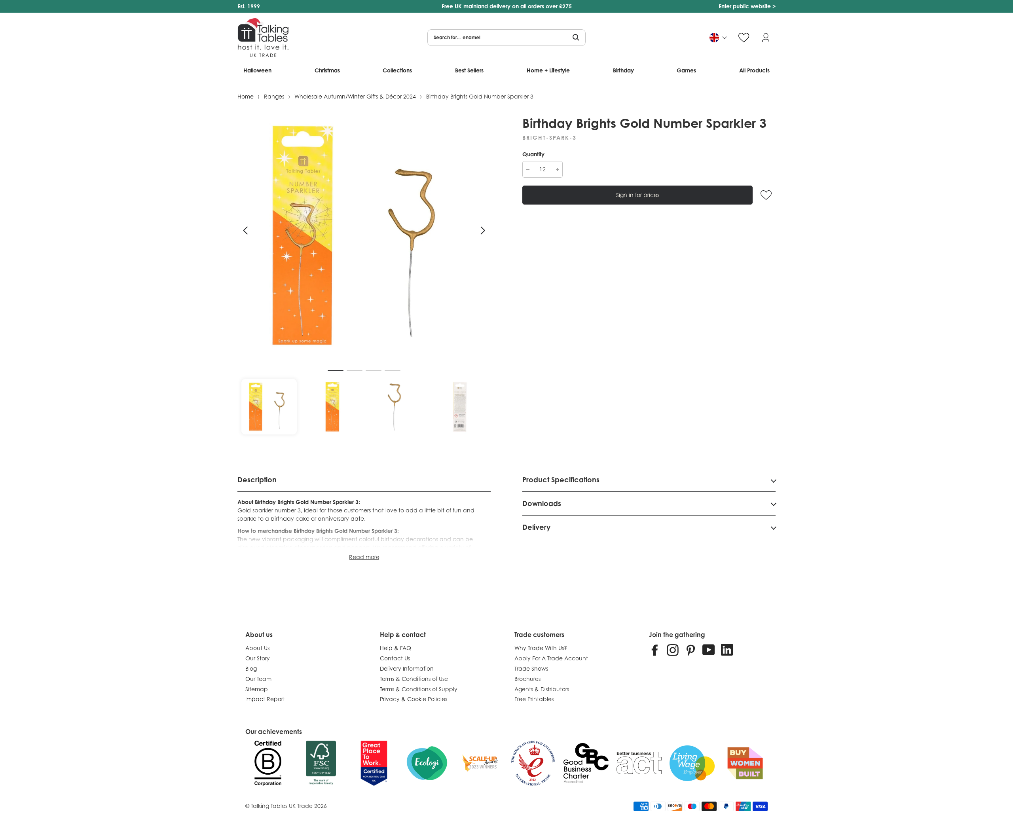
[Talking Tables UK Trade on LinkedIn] (727, 650)
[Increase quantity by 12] (557, 169)
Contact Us (395, 658)
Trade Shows (531, 668)
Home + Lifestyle (548, 70)
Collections (397, 70)
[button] (245, 231)
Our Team (258, 678)
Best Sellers (469, 70)
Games (686, 70)
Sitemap (256, 689)
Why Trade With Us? (540, 648)
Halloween (257, 70)
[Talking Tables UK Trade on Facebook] (655, 650)
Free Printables (534, 699)
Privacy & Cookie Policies (413, 699)
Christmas (327, 70)
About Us (257, 648)
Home (245, 96)
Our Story (257, 658)
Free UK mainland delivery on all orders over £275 (507, 6)
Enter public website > (747, 6)
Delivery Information (407, 668)
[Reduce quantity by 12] (528, 169)
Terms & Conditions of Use (414, 678)
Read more (364, 557)
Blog (251, 668)
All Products (754, 70)
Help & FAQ (395, 648)
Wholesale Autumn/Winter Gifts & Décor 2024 (355, 96)
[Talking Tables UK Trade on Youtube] (708, 650)
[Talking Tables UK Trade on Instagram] (673, 650)
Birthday (623, 70)
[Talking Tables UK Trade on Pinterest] (690, 650)
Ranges (274, 96)
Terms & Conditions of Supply (418, 689)
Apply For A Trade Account (551, 658)
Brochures (527, 678)
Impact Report (265, 699)
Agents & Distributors (541, 689)
